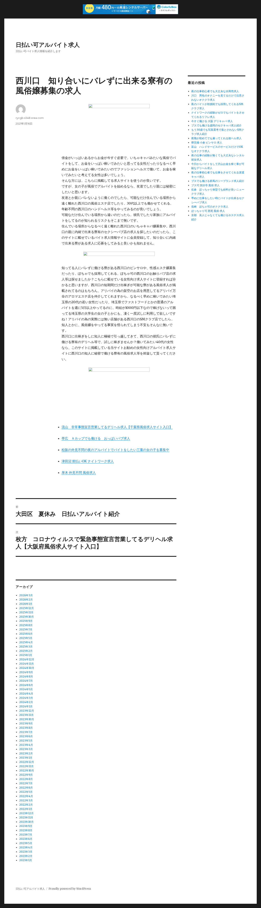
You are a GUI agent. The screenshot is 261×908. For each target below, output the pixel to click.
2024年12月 (26, 659)
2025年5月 (25, 638)
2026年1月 (25, 604)
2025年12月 (26, 608)
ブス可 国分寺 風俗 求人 (205, 185)
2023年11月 (26, 715)
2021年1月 (25, 860)
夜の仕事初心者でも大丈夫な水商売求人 (215, 91)
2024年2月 (26, 702)
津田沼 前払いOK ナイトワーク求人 (88, 461)
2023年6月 (26, 736)
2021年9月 (25, 826)
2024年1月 (26, 706)
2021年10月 (26, 822)
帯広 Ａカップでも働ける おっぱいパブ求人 (96, 438)
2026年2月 (26, 599)
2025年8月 (26, 625)
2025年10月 (26, 616)
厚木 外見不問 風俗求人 (79, 472)
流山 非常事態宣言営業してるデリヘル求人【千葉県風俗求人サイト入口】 (117, 427)
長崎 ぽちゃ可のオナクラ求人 (209, 206)
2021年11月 (26, 817)
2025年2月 (26, 651)
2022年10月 (26, 770)
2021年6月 (25, 839)
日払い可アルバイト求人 (48, 44)
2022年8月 (26, 779)
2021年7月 (25, 834)
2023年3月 (26, 749)
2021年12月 (26, 813)
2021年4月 (26, 847)
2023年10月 (26, 719)
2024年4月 (26, 693)
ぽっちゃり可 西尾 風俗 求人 (208, 211)
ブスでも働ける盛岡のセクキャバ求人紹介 (216, 125)
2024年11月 (26, 663)
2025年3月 (26, 646)
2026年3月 (26, 595)
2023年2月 (26, 753)
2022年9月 (26, 775)
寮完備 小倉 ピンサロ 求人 (206, 142)
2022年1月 (25, 809)
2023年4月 (26, 745)
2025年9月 (26, 621)
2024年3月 (26, 698)
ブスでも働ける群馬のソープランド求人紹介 (217, 181)
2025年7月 (25, 629)
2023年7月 (26, 732)
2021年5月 (25, 843)
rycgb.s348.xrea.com (30, 117)
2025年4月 (26, 642)
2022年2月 (26, 804)
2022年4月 (26, 796)
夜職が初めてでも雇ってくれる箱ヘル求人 (216, 138)
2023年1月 (25, 757)
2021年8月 (25, 830)
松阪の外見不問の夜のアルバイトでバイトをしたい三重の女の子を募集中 (115, 450)
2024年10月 (26, 668)
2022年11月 (26, 766)
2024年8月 (26, 676)
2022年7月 (26, 783)
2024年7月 (26, 681)
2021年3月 (25, 851)
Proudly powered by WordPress (70, 888)
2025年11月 (26, 612)
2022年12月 (26, 762)
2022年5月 (26, 792)
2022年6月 (26, 787)
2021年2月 (25, 856)
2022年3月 (26, 800)
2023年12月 (26, 710)
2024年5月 (26, 689)
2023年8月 (26, 728)
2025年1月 (25, 655)
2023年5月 (26, 740)
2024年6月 (26, 685)
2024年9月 (26, 672)
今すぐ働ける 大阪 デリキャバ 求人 (212, 121)
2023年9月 (26, 723)
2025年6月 (26, 634)
